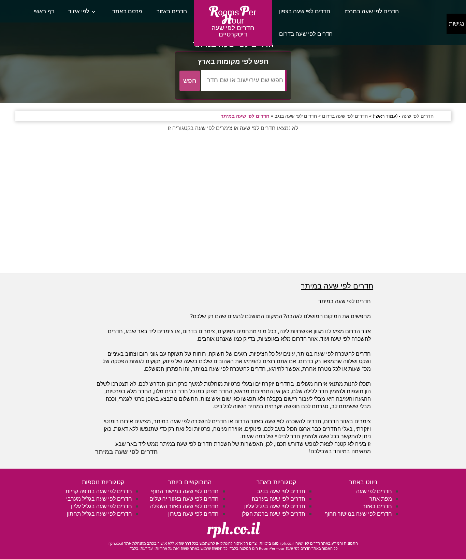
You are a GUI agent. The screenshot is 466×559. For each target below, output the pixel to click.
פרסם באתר (127, 11)
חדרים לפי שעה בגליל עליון (274, 506)
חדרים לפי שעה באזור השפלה (184, 506)
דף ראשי (44, 11)
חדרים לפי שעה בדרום (306, 34)
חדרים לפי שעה (374, 491)
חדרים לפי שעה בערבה (278, 498)
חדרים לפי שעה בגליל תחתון (99, 513)
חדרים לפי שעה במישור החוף (358, 513)
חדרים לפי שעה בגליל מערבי (99, 498)
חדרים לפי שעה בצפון (304, 11)
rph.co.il (233, 529)
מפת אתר (380, 498)
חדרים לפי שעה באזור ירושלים (184, 498)
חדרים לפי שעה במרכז (372, 11)
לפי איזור (78, 11)
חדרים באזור (172, 11)
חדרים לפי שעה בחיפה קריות (98, 491)
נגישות (456, 24)
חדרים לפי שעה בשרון (193, 513)
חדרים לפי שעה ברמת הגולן (273, 513)
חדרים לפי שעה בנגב (281, 491)
